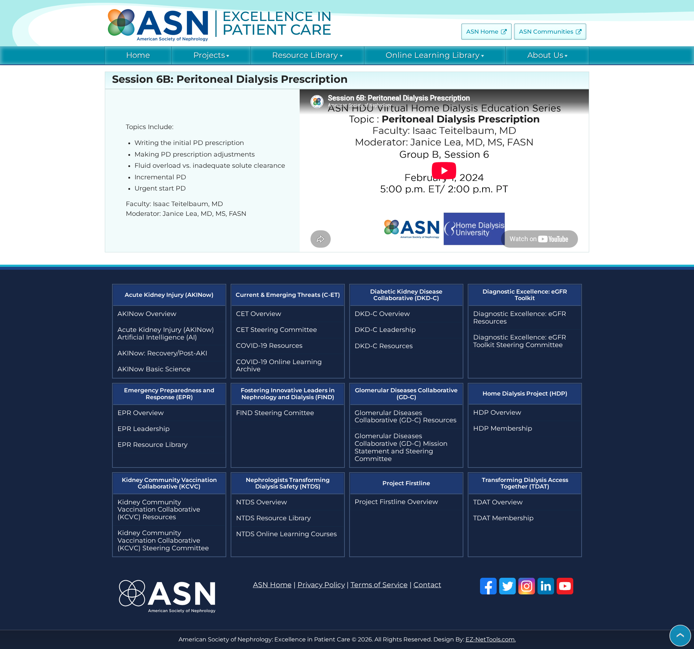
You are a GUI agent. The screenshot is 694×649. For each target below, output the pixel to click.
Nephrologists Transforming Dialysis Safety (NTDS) (288, 483)
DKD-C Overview (382, 313)
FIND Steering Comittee (275, 413)
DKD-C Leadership (385, 329)
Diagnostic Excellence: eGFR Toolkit (525, 295)
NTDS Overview (261, 502)
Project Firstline (406, 483)
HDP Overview (497, 412)
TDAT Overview (498, 502)
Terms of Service (379, 585)
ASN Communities (546, 32)
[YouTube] (565, 586)
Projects (209, 55)
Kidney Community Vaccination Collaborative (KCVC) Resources (158, 510)
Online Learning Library (433, 55)
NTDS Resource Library (273, 518)
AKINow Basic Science (153, 369)
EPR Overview (140, 413)
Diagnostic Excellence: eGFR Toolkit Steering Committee (519, 341)
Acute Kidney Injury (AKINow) (169, 295)
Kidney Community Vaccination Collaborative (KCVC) (169, 483)
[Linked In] (545, 586)
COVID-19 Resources (269, 345)
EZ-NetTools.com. (491, 639)
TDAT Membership (503, 518)
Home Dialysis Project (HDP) (525, 393)
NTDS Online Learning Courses (286, 534)
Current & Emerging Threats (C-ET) (288, 295)
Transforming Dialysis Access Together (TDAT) (525, 483)
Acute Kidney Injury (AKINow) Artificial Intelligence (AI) (165, 333)
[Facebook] (488, 586)
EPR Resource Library (152, 444)
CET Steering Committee (276, 329)
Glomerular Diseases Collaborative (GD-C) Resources (406, 416)
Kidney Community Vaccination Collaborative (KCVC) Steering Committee (163, 540)
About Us (545, 55)
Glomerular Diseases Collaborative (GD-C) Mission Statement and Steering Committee (401, 447)
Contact (427, 585)
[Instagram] (526, 586)
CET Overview (258, 313)
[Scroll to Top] (680, 636)
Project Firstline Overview (396, 501)
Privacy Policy (321, 585)
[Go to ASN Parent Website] (167, 610)
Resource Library (305, 55)
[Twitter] (507, 586)
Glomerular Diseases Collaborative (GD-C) (406, 393)
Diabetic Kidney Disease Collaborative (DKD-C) (406, 295)
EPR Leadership (143, 428)
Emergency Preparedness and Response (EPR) (169, 393)
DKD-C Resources (384, 346)
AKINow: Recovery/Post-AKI (162, 353)
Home (138, 55)
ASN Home (482, 32)
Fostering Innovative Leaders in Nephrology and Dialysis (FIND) (288, 393)
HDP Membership (502, 428)
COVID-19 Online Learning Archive (279, 365)
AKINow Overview (146, 313)
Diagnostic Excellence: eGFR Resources (519, 317)
